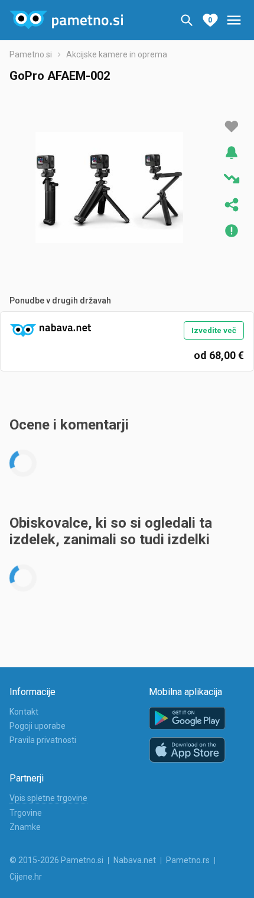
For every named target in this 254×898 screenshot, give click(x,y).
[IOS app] (187, 750)
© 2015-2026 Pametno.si (56, 860)
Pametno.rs (188, 860)
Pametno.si (30, 54)
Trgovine (25, 813)
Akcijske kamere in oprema (116, 54)
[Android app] (187, 718)
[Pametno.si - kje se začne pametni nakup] (66, 20)
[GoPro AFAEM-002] (109, 187)
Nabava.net (134, 860)
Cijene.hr (25, 876)
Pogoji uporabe (37, 726)
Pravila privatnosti (42, 740)
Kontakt (23, 711)
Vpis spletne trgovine (48, 798)
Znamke (25, 827)
